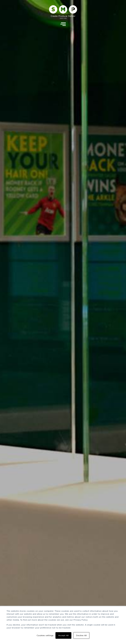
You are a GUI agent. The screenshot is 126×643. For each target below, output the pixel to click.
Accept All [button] (63, 635)
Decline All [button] (81, 635)
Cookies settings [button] (45, 635)
